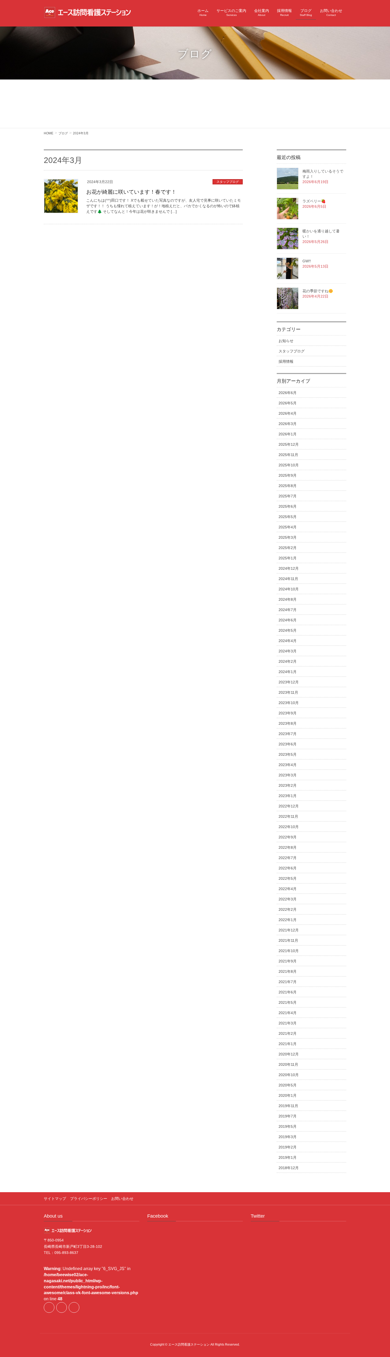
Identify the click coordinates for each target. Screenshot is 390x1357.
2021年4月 (288, 1013)
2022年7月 (288, 858)
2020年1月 (288, 1095)
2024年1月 (288, 672)
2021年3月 (288, 1023)
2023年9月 (288, 713)
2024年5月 (288, 630)
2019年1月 (288, 1157)
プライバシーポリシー (88, 1198)
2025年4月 (288, 527)
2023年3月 (288, 775)
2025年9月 (288, 475)
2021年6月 (288, 992)
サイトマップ (55, 1198)
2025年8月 (288, 486)
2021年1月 (288, 1044)
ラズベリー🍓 (314, 201)
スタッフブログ (227, 182)
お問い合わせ (122, 1198)
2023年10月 (289, 703)
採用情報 (286, 361)
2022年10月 (289, 827)
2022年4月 (288, 889)
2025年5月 (288, 517)
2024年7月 (288, 610)
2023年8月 (288, 723)
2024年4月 (288, 641)
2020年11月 (288, 1064)
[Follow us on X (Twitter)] (61, 1307)
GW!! (306, 261)
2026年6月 (288, 393)
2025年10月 (289, 465)
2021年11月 (288, 940)
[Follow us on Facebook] (49, 1307)
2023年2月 (288, 785)
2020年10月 (289, 1075)
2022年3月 (288, 899)
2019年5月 (288, 1126)
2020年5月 (288, 1085)
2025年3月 (288, 537)
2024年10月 (289, 589)
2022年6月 (288, 868)
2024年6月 (288, 620)
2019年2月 (288, 1147)
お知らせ (286, 341)
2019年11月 (288, 1106)
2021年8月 (288, 971)
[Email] (74, 1307)
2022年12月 (289, 806)
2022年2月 (288, 909)
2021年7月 (288, 982)
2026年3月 (288, 424)
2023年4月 (288, 765)
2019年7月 (288, 1116)
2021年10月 (289, 951)
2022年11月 (288, 816)
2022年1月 (288, 920)
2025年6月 (288, 506)
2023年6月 (288, 744)
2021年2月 (288, 1033)
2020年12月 (289, 1054)
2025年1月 (288, 558)
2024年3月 (288, 651)
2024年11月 (288, 579)
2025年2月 (288, 548)
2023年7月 (288, 734)
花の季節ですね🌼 (317, 291)
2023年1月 (288, 796)
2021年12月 (289, 930)
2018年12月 (289, 1168)
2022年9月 (288, 837)
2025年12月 (289, 444)
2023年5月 (288, 754)
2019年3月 (288, 1137)
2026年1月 (288, 434)
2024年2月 (288, 661)
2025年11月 (288, 455)
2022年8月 (288, 847)
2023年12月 (289, 682)
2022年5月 (288, 878)
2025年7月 (288, 496)
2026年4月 (288, 413)
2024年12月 (289, 568)
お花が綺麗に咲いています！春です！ (131, 192)
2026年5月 (288, 403)
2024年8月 (288, 599)
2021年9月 (288, 961)
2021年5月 (288, 1002)
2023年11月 (288, 692)
